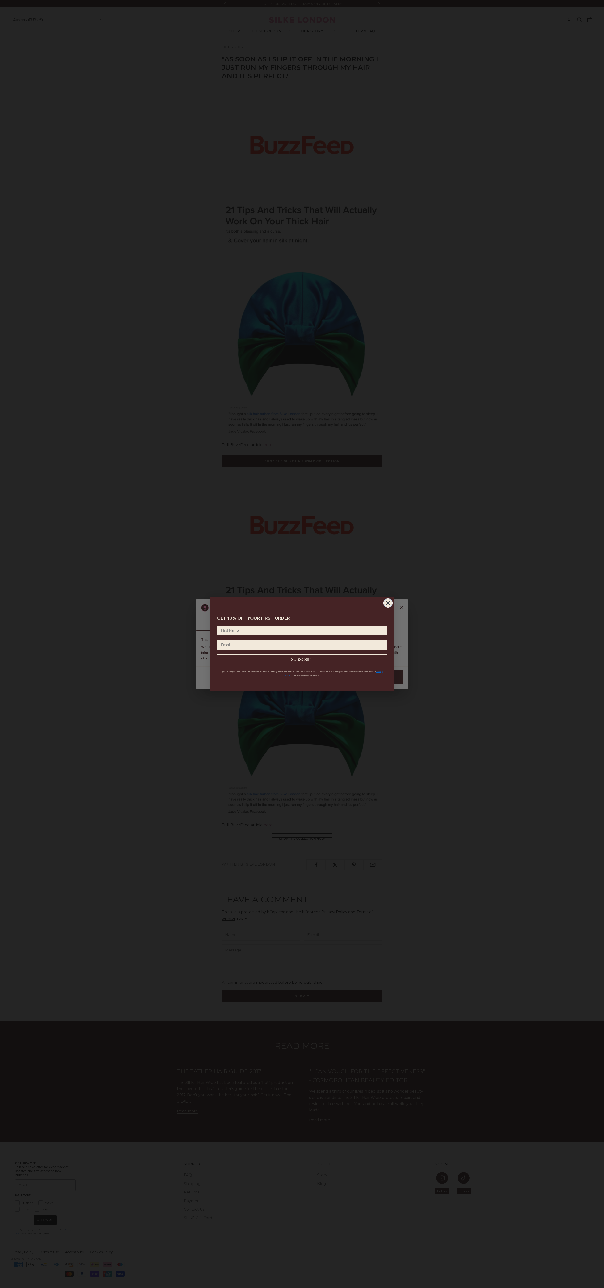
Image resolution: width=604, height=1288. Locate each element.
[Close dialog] (388, 603)
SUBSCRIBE (302, 659)
